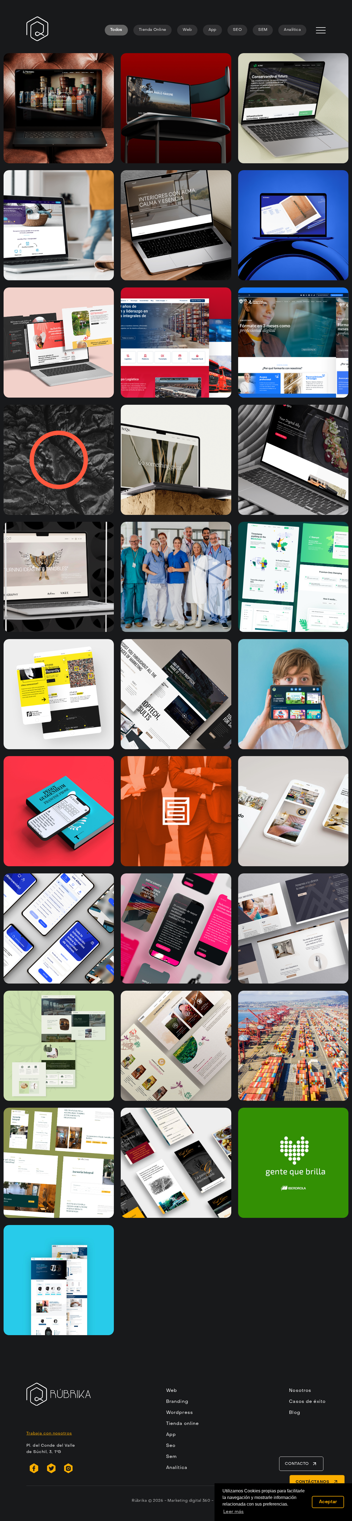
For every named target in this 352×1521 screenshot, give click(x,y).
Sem (171, 1457)
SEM (262, 30)
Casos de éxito (307, 1402)
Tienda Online (152, 30)
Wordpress (179, 1413)
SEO (237, 30)
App (212, 30)
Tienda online (182, 1424)
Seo (170, 1446)
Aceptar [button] (328, 1502)
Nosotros (300, 1391)
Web (187, 30)
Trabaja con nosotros (49, 1433)
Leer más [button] (233, 1512)
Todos (116, 30)
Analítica (292, 30)
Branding (177, 1402)
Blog (294, 1413)
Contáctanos (313, 1482)
